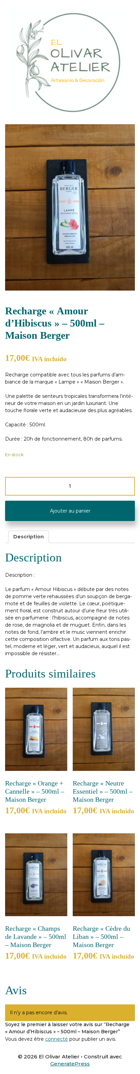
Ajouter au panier (70, 511)
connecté (56, 1039)
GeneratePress (70, 1063)
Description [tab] (28, 537)
